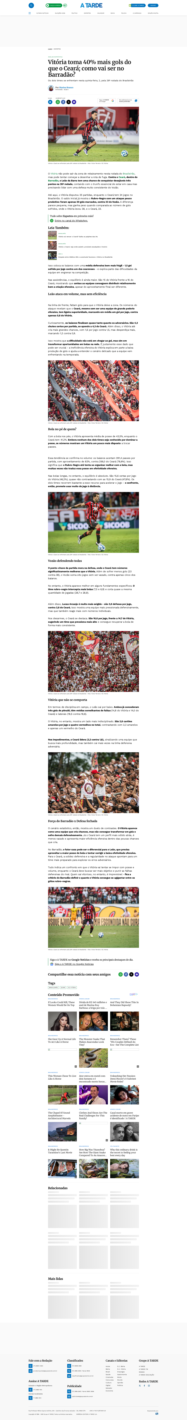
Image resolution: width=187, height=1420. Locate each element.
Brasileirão (129, 173)
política (120, 1385)
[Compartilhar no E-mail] (74, 102)
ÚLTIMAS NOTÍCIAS (42, 13)
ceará (63, 987)
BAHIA (113, 13)
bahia (108, 1369)
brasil (108, 1372)
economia (109, 1391)
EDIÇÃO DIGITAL (153, 13)
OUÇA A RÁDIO (55, 5)
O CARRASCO (137, 13)
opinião (120, 1383)
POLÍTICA (74, 13)
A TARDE (142, 1366)
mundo (119, 1380)
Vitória (53, 173)
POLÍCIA (123, 13)
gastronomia (122, 1374)
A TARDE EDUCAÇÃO (146, 1375)
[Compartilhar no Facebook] (63, 102)
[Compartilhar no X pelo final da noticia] (131, 974)
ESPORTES (87, 13)
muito (119, 1377)
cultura (108, 1383)
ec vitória (72, 987)
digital (108, 1385)
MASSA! (142, 1372)
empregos (121, 1372)
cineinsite (109, 1377)
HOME (50, 49)
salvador (109, 1388)
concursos (110, 1380)
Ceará (122, 177)
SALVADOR (100, 13)
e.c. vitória (121, 1369)
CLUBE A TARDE (138, 5)
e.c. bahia (121, 1366)
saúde (108, 1374)
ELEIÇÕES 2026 (60, 13)
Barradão (53, 180)
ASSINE (153, 5)
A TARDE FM (143, 1369)
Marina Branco (66, 87)
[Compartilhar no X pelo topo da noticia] (68, 102)
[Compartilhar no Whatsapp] (58, 102)
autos (108, 1366)
